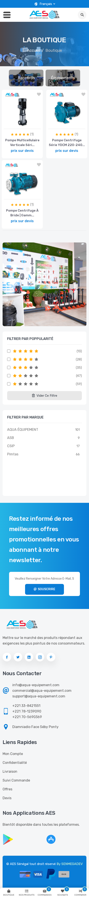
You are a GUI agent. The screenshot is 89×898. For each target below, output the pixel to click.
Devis (7, 798)
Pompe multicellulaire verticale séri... (22, 142)
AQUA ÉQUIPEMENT (22, 430)
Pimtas (12, 454)
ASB (10, 438)
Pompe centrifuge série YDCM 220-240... (67, 142)
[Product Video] (21, 124)
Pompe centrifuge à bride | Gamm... (22, 213)
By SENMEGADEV (70, 864)
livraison (10, 771)
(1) (32, 134)
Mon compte (13, 754)
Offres (7, 789)
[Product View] (32, 124)
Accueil (33, 50)
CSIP (11, 446)
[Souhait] (39, 94)
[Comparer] (11, 124)
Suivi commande (16, 780)
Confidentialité (15, 763)
